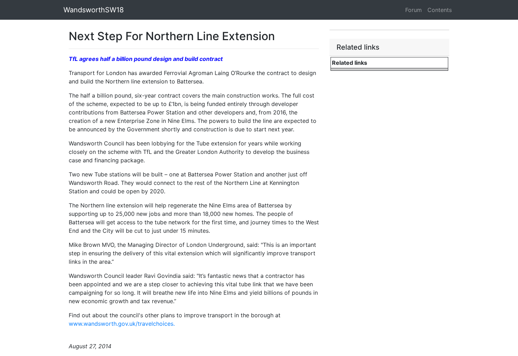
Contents (439, 9)
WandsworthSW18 (93, 10)
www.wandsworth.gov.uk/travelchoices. (122, 323)
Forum (413, 9)
